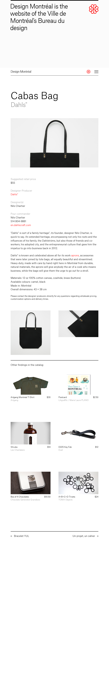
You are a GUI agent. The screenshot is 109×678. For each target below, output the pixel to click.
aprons (75, 255)
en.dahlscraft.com (21, 225)
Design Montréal (21, 71)
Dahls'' (14, 194)
